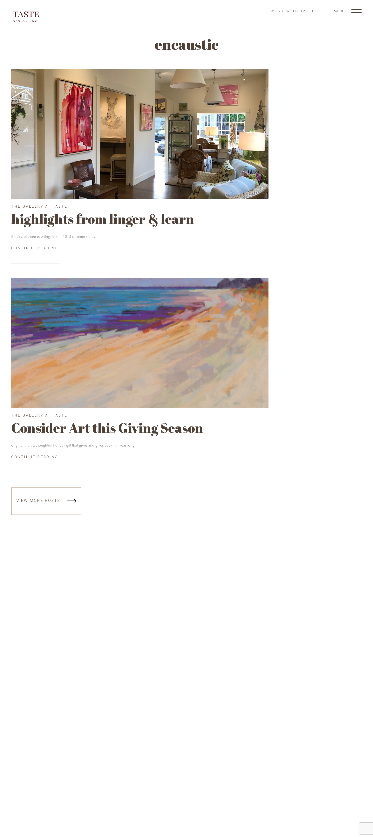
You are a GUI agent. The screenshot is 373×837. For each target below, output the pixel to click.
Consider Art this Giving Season (107, 428)
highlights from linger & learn (102, 219)
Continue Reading (34, 248)
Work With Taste (293, 11)
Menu (340, 11)
